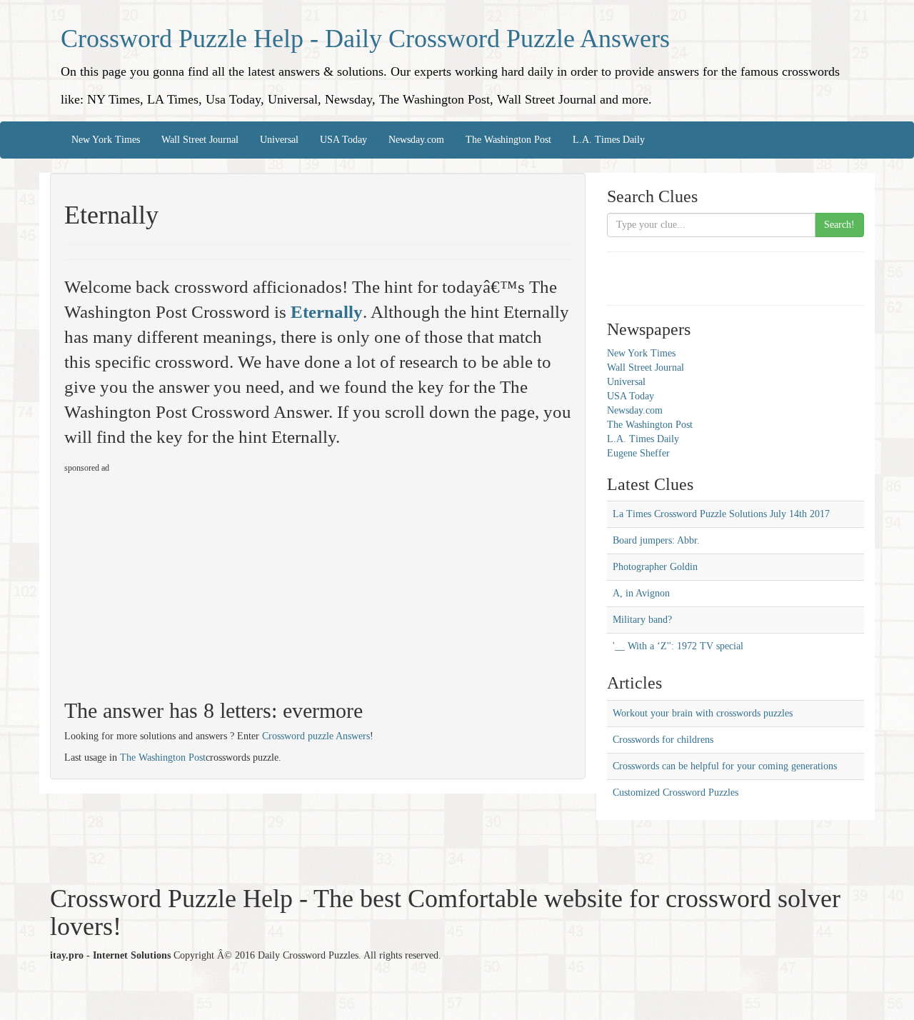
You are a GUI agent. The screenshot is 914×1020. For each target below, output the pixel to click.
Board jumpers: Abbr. (656, 540)
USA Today (343, 139)
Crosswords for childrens (663, 739)
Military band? (642, 619)
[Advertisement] (184, 580)
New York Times (105, 139)
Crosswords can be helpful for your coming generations (725, 766)
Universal (279, 139)
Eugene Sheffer (638, 453)
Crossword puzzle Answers (316, 736)
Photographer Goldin (655, 566)
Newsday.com (416, 139)
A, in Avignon (641, 593)
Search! (839, 224)
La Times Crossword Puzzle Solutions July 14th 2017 (721, 514)
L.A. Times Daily (609, 139)
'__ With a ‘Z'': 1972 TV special (678, 646)
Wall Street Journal (199, 139)
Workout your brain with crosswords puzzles (703, 713)
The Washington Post (508, 139)
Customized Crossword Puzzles (675, 792)
